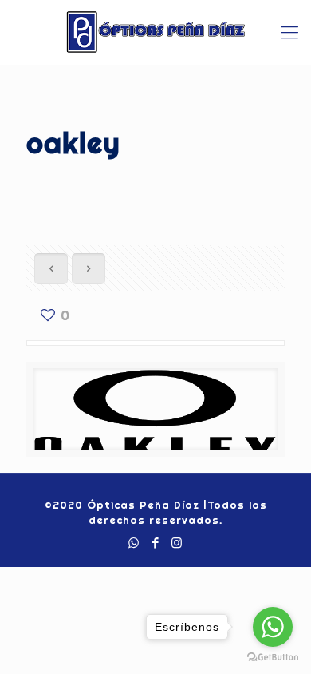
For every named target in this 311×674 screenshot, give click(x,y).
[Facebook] (156, 542)
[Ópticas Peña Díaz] (155, 32)
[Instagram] (177, 542)
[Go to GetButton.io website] (272, 657)
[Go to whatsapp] (273, 627)
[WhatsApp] (134, 542)
